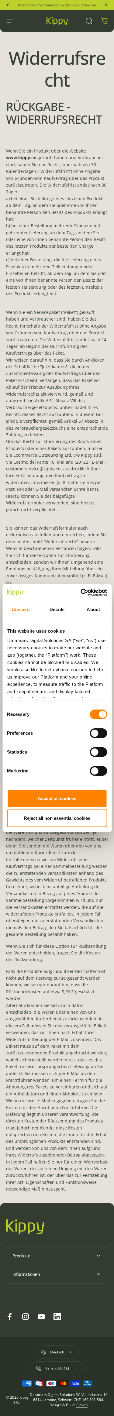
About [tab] (93, 609)
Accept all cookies (57, 798)
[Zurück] (8, 5)
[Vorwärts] (105, 5)
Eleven (82, 1404)
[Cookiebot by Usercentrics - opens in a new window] (81, 592)
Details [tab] (57, 609)
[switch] (98, 733)
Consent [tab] (21, 609)
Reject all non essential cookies (57, 818)
